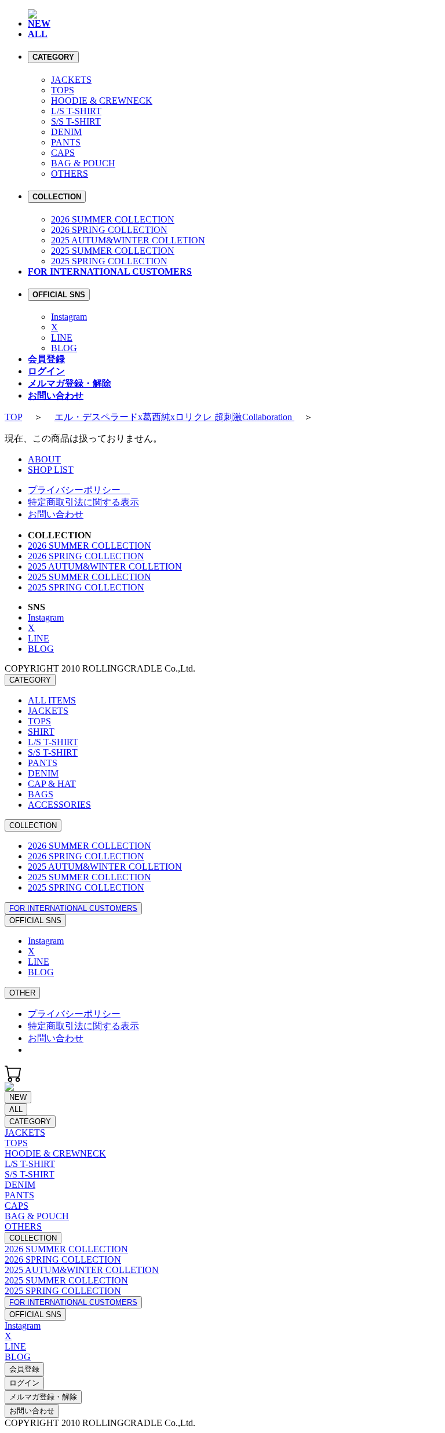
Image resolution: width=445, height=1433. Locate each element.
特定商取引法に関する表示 (83, 502)
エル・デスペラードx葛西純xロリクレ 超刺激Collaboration (174, 417)
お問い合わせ (55, 514)
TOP (13, 417)
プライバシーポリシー (79, 490)
